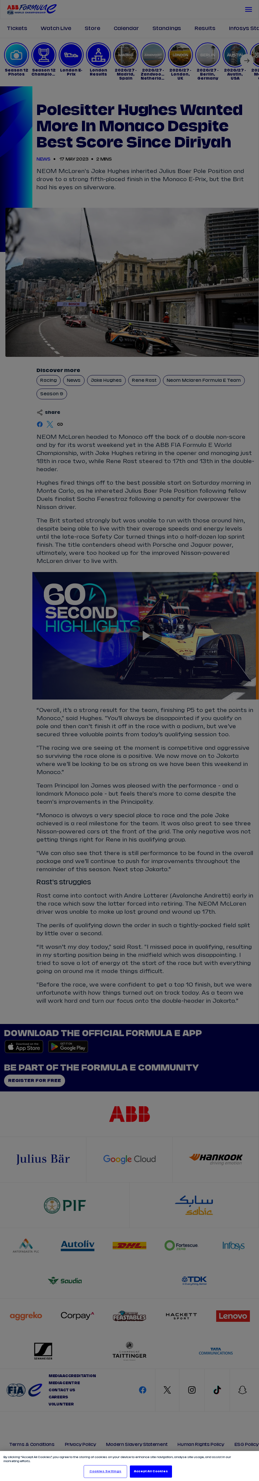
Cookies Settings (105, 1471)
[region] (129, 1466)
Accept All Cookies (151, 1471)
